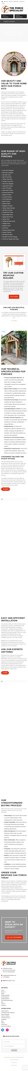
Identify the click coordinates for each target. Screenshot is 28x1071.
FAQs (2, 1021)
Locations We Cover (5, 1017)
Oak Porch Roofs (7, 177)
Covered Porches (7, 197)
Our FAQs (5, 672)
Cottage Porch (6, 223)
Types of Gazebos (5, 1016)
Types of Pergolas (5, 1014)
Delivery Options (4, 1011)
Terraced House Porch (8, 230)
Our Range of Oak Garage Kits (8, 1012)
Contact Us (21, 1)
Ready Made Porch (7, 214)
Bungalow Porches (7, 206)
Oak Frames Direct (11, 1057)
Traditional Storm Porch (8, 221)
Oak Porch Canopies (7, 183)
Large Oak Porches (7, 186)
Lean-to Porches (6, 188)
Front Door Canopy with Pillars (10, 239)
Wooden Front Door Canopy (9, 237)
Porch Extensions (7, 199)
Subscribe (14, 1050)
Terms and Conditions (6, 1026)
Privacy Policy (4, 1024)
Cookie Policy (14, 1065)
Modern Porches (6, 194)
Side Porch (5, 228)
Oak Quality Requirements (7, 1000)
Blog (2, 1002)
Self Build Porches (7, 234)
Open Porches (6, 201)
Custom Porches (6, 232)
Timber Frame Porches (8, 208)
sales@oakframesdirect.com (9, 975)
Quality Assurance (5, 998)
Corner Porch (5, 219)
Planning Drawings (5, 995)
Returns (3, 1022)
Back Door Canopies (7, 172)
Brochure (16, 1)
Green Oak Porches (7, 190)
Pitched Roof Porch (7, 212)
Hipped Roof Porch (7, 217)
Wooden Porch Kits (7, 181)
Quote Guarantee (5, 997)
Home (2, 2)
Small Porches (6, 203)
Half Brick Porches (7, 210)
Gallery (11, 1)
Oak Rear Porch (6, 175)
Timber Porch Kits (7, 179)
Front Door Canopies (8, 170)
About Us (6, 1)
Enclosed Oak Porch (7, 192)
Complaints (3, 1019)
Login (3, 3)
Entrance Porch (6, 225)
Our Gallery (14, 320)
